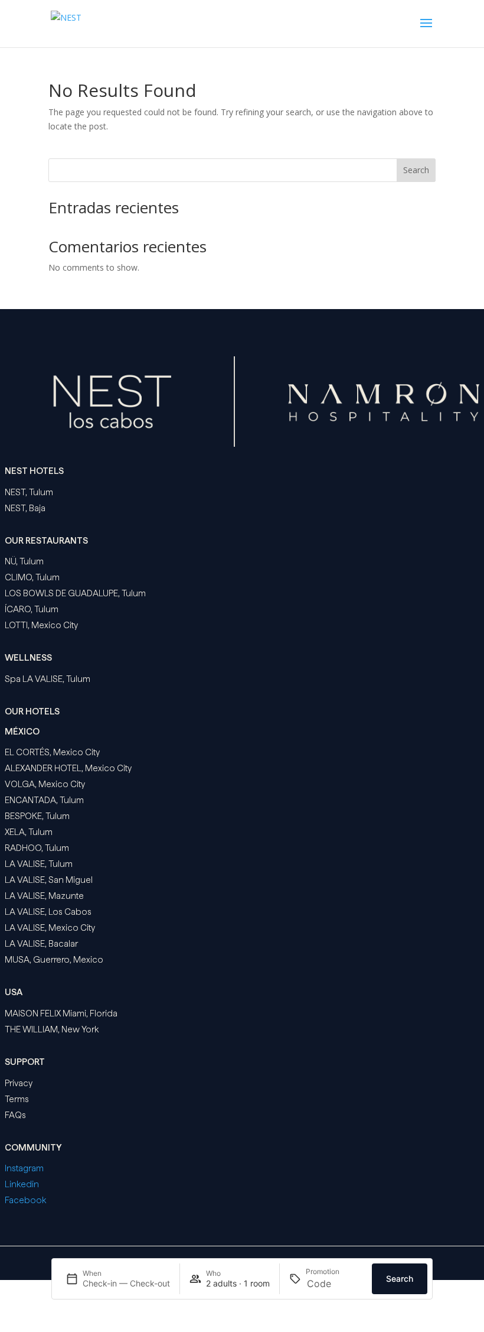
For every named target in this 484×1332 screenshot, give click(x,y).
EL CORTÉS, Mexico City (52, 752)
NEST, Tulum (29, 492)
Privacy (18, 1083)
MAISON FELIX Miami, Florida (61, 1013)
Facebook (25, 1200)
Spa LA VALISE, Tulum (47, 679)
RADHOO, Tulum (37, 848)
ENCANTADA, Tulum (44, 800)
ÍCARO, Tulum (31, 609)
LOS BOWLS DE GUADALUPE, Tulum (75, 593)
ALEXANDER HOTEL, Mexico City (68, 768)
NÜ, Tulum (24, 561)
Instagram (24, 1168)
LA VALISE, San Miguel (49, 880)
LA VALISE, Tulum (39, 864)
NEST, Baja (25, 508)
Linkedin (22, 1184)
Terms (17, 1099)
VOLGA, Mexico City (45, 784)
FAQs (15, 1115)
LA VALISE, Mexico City (50, 927)
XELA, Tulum (29, 832)
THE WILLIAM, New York (52, 1029)
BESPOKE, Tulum (37, 816)
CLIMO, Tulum (32, 577)
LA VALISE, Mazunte (44, 896)
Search (416, 170)
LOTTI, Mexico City (41, 625)
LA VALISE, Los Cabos (48, 912)
